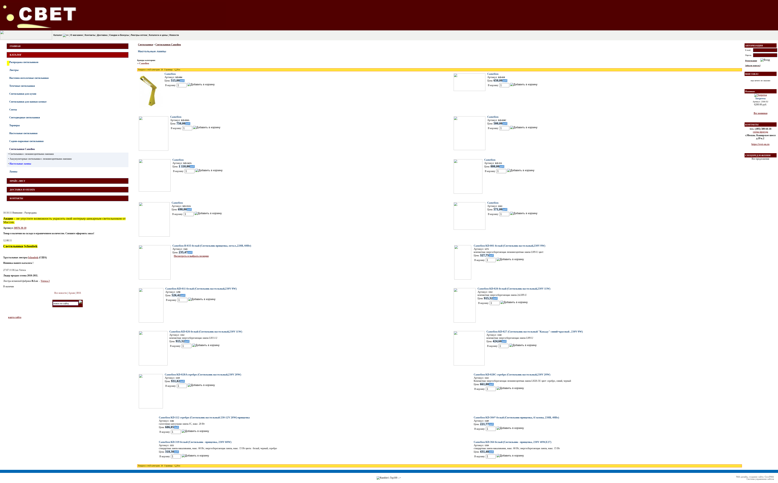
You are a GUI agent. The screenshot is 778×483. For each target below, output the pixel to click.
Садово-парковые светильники (26, 141)
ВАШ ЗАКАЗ (751, 74)
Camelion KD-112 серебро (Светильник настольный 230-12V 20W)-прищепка (204, 417)
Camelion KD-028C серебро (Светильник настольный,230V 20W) (512, 374)
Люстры (13, 70)
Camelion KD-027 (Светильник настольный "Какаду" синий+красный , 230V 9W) (534, 331)
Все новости (60, 293)
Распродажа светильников (23, 62)
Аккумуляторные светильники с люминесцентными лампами (41, 158)
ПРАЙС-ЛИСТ (17, 181)
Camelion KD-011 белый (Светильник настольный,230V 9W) (201, 288)
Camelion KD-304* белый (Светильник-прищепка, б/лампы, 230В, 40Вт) (516, 417)
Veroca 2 (45, 281)
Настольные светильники (23, 133)
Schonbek (33, 257)
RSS (79, 293)
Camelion (144, 63)
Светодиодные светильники (24, 117)
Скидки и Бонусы (119, 35)
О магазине (76, 35)
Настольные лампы (20, 163)
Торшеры (14, 125)
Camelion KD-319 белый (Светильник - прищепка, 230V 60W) (195, 441)
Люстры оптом (138, 35)
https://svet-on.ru (760, 144)
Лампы (13, 171)
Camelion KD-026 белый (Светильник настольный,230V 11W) (514, 288)
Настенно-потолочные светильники (29, 78)
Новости (174, 35)
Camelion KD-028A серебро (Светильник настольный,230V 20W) (203, 374)
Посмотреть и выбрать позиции (191, 256)
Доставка (101, 35)
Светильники (145, 44)
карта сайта (14, 317)
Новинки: (750, 91)
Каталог (58, 35)
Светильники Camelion (22, 149)
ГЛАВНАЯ (15, 46)
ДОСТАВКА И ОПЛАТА (22, 189)
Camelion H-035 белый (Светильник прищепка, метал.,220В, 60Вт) (211, 245)
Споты (13, 109)
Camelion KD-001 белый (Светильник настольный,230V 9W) (509, 245)
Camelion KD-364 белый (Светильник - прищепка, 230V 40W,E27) (512, 441)
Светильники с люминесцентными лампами (32, 154)
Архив (71, 293)
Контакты (89, 35)
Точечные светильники (22, 85)
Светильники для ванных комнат (28, 101)
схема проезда (760, 131)
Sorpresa (760, 98)
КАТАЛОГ (16, 54)
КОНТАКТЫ (16, 198)
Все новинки (760, 113)
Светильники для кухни (22, 93)
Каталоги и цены (158, 35)
